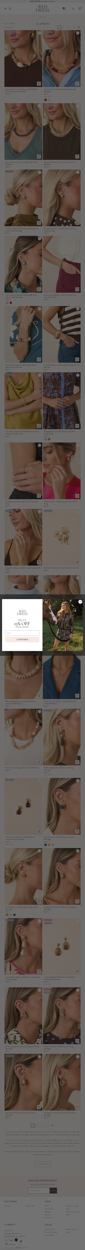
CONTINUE (22, 639)
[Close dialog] (80, 602)
